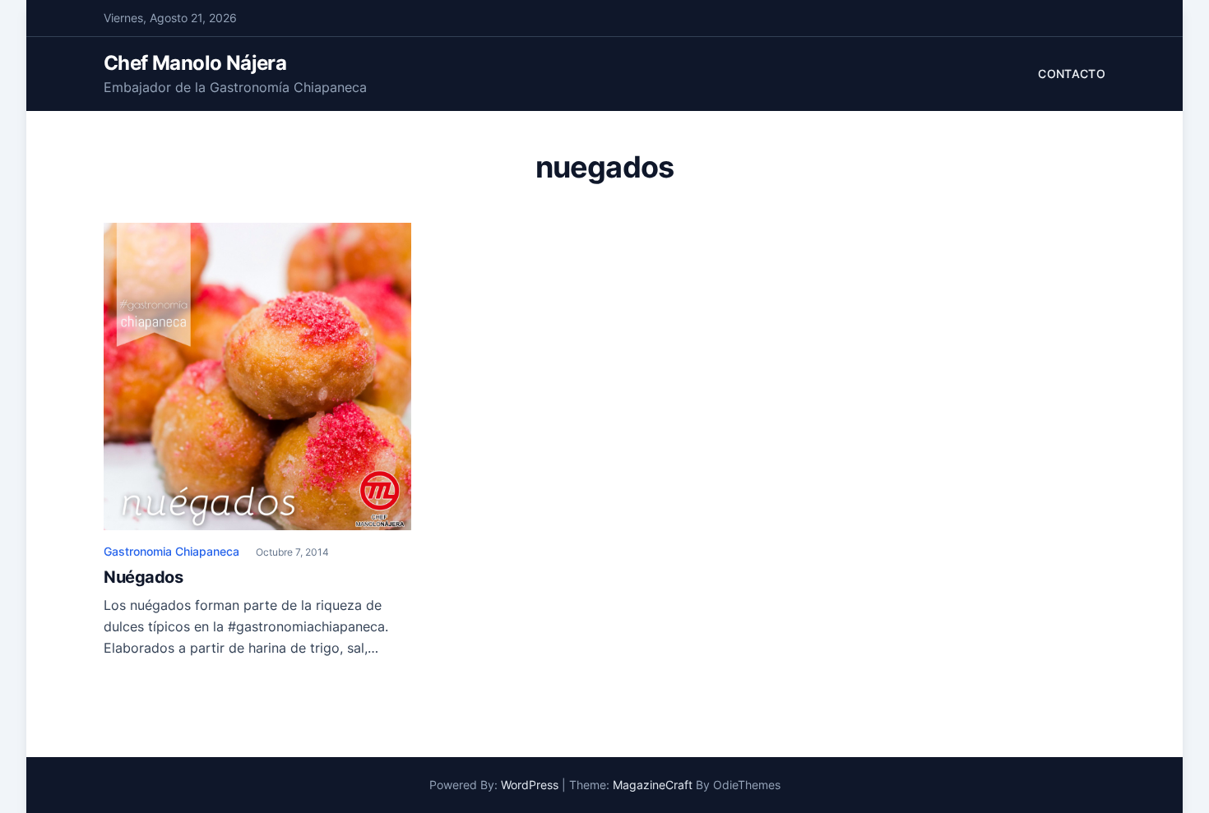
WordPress (529, 785)
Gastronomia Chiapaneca (171, 551)
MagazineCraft (653, 785)
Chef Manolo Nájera (195, 63)
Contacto (1071, 74)
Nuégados (143, 577)
